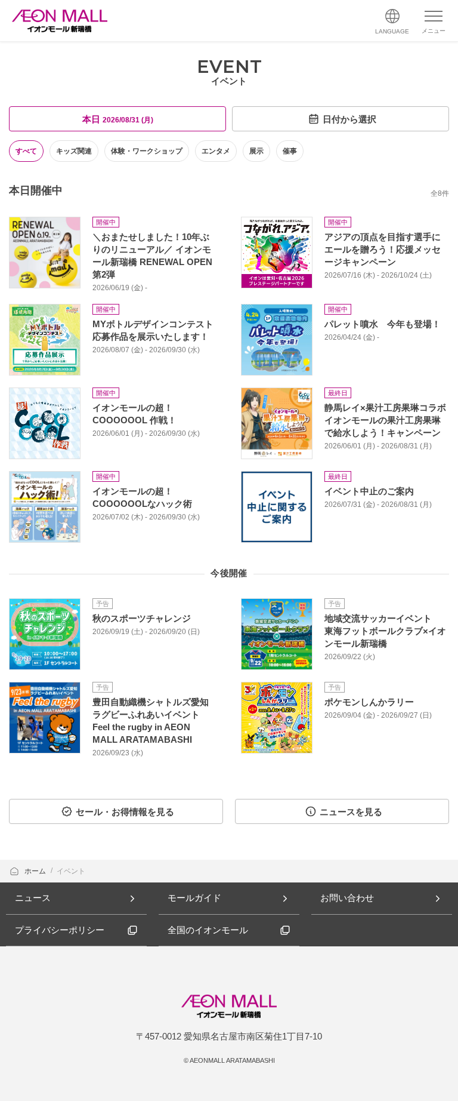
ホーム (36, 871)
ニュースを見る (351, 812)
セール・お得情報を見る (125, 812)
